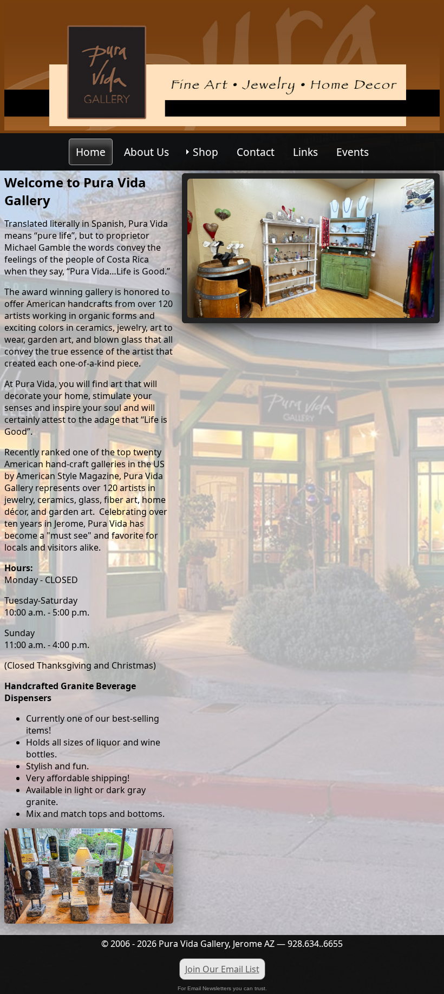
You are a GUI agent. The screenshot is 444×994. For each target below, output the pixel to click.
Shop (205, 152)
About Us (146, 152)
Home (91, 152)
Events (352, 152)
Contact (256, 152)
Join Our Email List (222, 969)
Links (305, 152)
